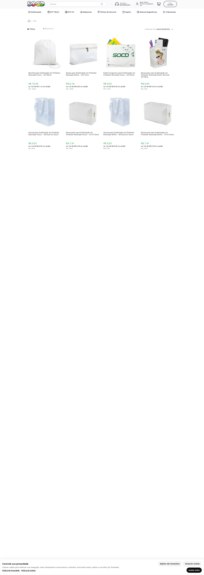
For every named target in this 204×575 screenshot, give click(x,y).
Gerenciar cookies (192, 564)
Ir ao (170, 4)
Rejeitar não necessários (170, 564)
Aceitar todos (194, 570)
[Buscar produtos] (102, 4)
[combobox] (77, 4)
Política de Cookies (28, 570)
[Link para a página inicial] (29, 21)
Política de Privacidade (11, 570)
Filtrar (32, 29)
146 (34, 21)
